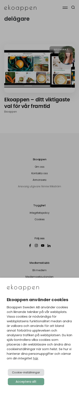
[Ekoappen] (23, 287)
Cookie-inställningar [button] (26, 372)
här (35, 358)
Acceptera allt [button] (26, 381)
